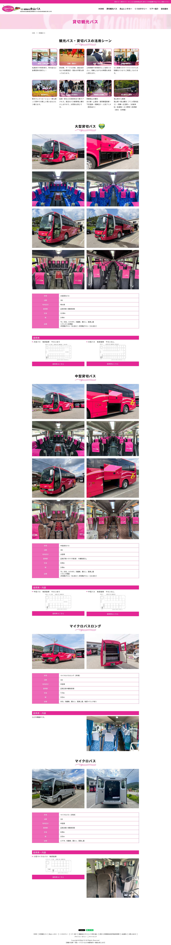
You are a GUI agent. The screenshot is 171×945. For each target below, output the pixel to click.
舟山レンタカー (126, 8)
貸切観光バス (111, 8)
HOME (101, 8)
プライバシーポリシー (80, 937)
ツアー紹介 (154, 8)
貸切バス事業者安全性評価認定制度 (109, 934)
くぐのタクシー (141, 8)
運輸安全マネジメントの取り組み (88, 934)
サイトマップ (93, 937)
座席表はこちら (58, 364)
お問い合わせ (132, 934)
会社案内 (164, 8)
